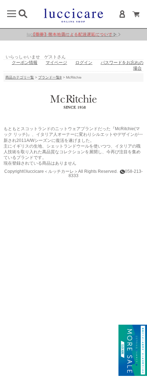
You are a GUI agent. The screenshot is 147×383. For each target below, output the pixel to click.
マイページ (56, 62)
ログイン (83, 62)
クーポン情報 (24, 62)
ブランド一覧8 (50, 77)
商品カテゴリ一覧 (19, 77)
